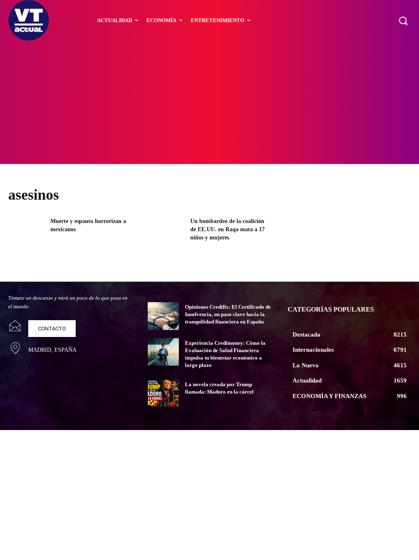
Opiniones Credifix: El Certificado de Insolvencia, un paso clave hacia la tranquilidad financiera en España (228, 314)
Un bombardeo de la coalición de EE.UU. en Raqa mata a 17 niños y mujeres (227, 229)
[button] (403, 20)
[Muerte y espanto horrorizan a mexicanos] (26, 233)
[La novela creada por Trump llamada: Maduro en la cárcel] (163, 393)
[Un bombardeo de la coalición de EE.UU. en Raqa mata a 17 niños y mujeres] (166, 233)
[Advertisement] (209, 102)
